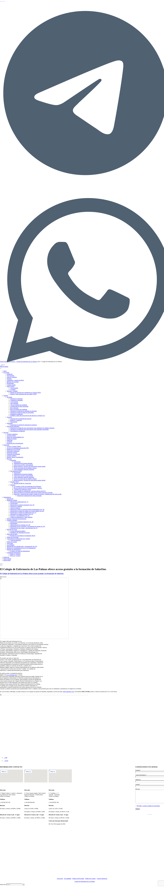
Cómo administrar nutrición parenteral (24, 469)
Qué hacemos (10, 375)
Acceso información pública (17, 531)
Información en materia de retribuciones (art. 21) (23, 512)
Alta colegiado (14, 403)
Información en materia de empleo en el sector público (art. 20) (27, 511)
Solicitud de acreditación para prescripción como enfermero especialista (29, 429)
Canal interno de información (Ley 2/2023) (18, 538)
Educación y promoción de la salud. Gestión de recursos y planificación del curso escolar (38, 494)
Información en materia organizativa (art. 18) (22, 505)
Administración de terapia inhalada (23, 463)
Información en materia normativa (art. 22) (21, 514)
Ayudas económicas (12, 434)
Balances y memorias (16, 420)
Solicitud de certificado (16, 414)
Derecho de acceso (12, 529)
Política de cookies (12, 542)
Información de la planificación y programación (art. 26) (22, 546)
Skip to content (4, 366)
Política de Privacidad (78, 878)
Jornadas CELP (14, 482)
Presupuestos (10, 383)
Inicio (4, 371)
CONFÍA (9, 442)
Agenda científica (11, 455)
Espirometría (17, 462)
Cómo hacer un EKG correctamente (23, 465)
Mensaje (137, 789)
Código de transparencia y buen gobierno (21, 517)
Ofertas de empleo (12, 438)
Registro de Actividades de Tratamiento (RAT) (22, 535)
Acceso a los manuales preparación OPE (18, 448)
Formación (10, 423)
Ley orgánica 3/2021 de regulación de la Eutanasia (27, 486)
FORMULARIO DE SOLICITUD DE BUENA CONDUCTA (27, 415)
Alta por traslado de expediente (18, 405)
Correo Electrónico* (140, 775)
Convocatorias (14, 388)
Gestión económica (12, 520)
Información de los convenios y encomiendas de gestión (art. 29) (27, 526)
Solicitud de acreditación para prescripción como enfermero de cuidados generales (32, 428)
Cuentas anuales (11, 385)
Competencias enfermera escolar (22, 489)
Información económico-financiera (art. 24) (21, 522)
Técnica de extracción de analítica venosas (25, 468)
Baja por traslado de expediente (18, 409)
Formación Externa (12, 452)
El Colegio (6, 372)
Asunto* (137, 784)
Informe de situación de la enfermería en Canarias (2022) (25, 392)
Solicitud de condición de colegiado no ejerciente (23, 411)
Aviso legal (10, 543)
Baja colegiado (14, 408)
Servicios (5, 432)
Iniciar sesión (7, 560)
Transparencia (7, 497)
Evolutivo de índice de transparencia (20, 551)
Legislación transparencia (13, 552)
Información (10, 498)
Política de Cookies (90, 878)
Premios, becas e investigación (15, 457)
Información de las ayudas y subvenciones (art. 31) (24, 528)
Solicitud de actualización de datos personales (29, 495)
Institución (9, 374)
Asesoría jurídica (11, 435)
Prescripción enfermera (13, 426)
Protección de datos (12, 534)
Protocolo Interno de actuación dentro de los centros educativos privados (33, 492)
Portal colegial (7, 558)
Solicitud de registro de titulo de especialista (22, 412)
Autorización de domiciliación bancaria (20, 418)
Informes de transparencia (14, 549)
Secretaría (9, 397)
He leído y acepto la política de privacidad (148, 806)
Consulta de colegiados (16, 400)
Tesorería (9, 417)
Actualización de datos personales (19, 406)
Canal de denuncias (15, 540)
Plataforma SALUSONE (13, 449)
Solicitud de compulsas (16, 398)
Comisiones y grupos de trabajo (15, 380)
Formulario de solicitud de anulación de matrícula (23, 425)
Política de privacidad (12, 537)
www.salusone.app (12, 675)
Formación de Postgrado (13, 454)
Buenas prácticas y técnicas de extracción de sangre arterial (29, 466)
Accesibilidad (10, 545)
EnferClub (9, 440)
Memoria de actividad (13, 382)
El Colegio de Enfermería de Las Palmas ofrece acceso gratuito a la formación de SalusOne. (32, 573)
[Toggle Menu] (0, 368)
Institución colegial (12, 500)
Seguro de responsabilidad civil (15, 437)
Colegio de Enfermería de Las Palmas (84, 881)
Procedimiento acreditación (17, 431)
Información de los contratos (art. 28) (20, 525)
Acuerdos (12, 389)
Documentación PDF (16, 471)
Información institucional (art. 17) (19, 502)
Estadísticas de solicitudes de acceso (20, 532)
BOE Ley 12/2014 (15, 555)
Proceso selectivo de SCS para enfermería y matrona (28, 488)
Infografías (13, 460)
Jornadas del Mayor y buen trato (22, 483)
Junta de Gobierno (12, 377)
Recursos (9, 458)
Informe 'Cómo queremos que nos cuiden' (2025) (23, 394)
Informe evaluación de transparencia (16, 518)
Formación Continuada (13, 451)
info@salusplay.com (68, 691)
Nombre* (137, 770)
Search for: (3, 884)
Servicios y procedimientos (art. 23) (19, 515)
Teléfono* (138, 779)
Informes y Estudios (12, 391)
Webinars (12, 485)
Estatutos (9, 378)
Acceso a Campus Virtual (14, 446)
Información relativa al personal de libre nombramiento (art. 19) (27, 509)
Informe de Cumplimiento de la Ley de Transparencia (21, 548)
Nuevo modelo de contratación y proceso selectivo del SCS (30, 491)
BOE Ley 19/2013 (15, 554)
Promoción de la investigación (15, 443)
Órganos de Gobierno (16, 506)
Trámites (5, 395)
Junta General (10, 386)
